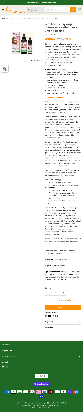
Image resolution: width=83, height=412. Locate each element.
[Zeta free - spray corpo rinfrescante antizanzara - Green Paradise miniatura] (4, 68)
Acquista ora (63, 307)
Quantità (48, 288)
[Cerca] (73, 9)
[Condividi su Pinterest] (56, 316)
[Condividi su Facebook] (46, 316)
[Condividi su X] (49, 316)
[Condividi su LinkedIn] (53, 316)
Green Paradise (51, 35)
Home (4, 18)
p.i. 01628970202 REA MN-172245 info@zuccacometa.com (41, 405)
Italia (40, 376)
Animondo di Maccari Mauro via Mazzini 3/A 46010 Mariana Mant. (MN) (40, 403)
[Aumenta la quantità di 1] (63, 293)
